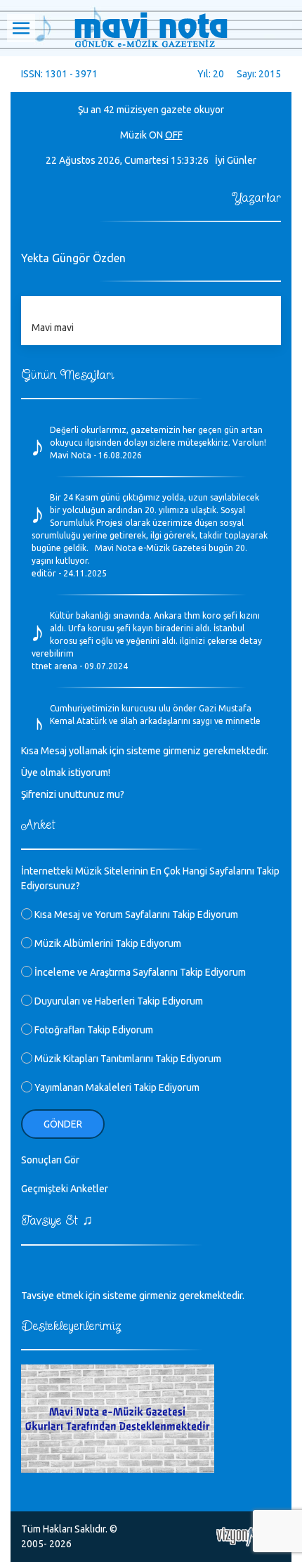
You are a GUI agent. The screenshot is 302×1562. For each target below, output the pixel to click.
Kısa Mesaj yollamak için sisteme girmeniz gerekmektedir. (144, 750)
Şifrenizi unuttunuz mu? (72, 794)
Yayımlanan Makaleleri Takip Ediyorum (115, 1087)
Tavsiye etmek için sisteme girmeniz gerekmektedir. (132, 1295)
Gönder (63, 1124)
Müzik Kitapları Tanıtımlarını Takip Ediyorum (126, 1058)
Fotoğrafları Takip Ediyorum (92, 1029)
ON (156, 135)
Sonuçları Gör (50, 1160)
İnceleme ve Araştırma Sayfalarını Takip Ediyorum (139, 972)
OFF (174, 135)
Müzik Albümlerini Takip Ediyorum (106, 943)
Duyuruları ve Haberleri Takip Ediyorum (117, 1001)
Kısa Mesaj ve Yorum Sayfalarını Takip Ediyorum (135, 914)
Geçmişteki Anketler (64, 1188)
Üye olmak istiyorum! (65, 772)
